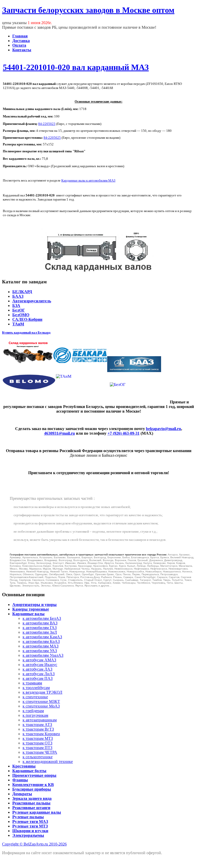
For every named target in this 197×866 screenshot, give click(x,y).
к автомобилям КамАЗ (42, 637)
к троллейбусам (36, 687)
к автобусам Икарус (40, 664)
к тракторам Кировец (41, 734)
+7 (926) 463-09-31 (123, 433)
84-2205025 (52, 138)
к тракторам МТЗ (38, 738)
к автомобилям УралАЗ (43, 655)
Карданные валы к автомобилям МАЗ (88, 180)
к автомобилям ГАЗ (40, 627)
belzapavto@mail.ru (163, 428)
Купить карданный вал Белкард (26, 332)
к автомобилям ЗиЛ (40, 632)
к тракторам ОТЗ (37, 743)
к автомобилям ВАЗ (40, 623)
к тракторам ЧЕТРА (40, 752)
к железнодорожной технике (48, 761)
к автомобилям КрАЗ (41, 641)
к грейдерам (33, 711)
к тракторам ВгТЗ (38, 729)
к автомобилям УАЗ (40, 651)
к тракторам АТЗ (37, 724)
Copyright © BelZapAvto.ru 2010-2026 (34, 844)
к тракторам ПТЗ (37, 747)
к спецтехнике (35, 697)
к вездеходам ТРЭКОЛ (42, 692)
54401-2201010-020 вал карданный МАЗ (76, 67)
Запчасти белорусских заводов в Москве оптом (88, 10)
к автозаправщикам (40, 720)
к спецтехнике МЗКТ (41, 701)
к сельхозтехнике (38, 757)
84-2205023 (46, 124)
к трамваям (32, 683)
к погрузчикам (35, 715)
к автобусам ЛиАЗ (39, 674)
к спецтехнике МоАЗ (41, 706)
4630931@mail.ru (59, 433)
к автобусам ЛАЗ (37, 669)
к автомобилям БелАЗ (42, 618)
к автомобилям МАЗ (40, 646)
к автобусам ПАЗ (38, 678)
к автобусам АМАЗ (39, 660)
